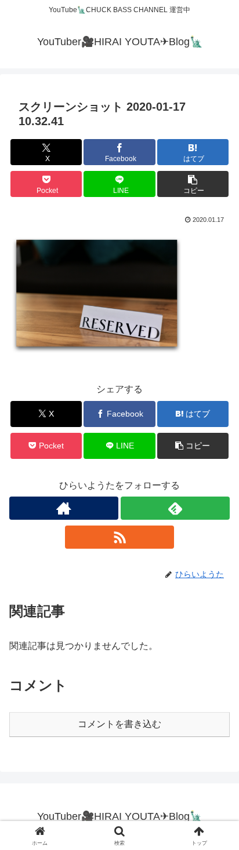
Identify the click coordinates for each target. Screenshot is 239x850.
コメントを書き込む (119, 724)
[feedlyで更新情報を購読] (175, 508)
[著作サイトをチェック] (63, 508)
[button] (193, 184)
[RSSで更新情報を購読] (119, 537)
